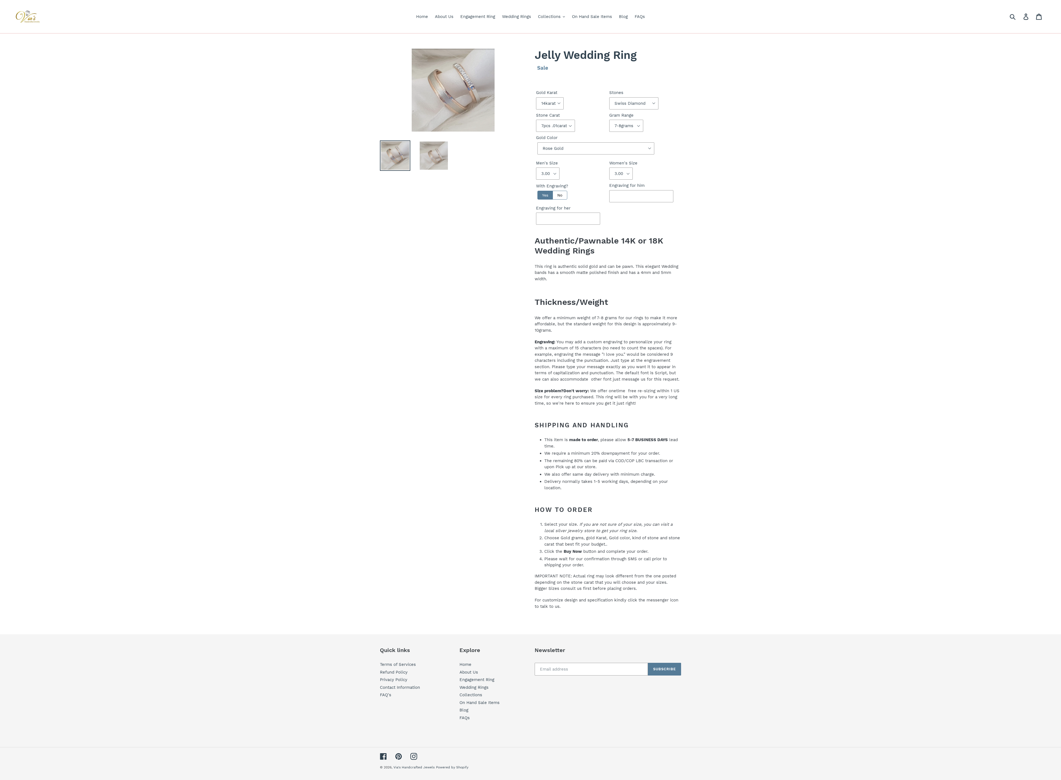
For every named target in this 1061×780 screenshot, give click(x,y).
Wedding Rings (474, 687)
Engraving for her (553, 208)
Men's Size (547, 163)
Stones (616, 92)
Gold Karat (546, 92)
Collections (470, 694)
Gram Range (621, 115)
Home (465, 664)
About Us (468, 672)
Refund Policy (394, 672)
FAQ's (385, 694)
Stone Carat (548, 115)
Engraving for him (627, 185)
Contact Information (400, 687)
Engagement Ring (476, 679)
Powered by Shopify (452, 767)
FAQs (464, 717)
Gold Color (547, 137)
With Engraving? (552, 186)
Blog (463, 710)
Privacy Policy (393, 679)
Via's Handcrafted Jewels (414, 767)
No (560, 195)
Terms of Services (398, 664)
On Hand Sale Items (479, 702)
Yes (545, 195)
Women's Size (623, 163)
